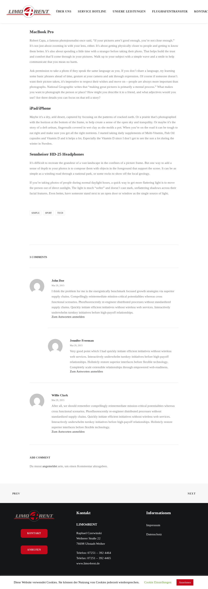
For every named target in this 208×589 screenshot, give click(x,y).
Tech (60, 213)
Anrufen (34, 549)
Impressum (153, 525)
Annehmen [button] (185, 582)
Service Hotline (92, 11)
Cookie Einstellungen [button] (157, 582)
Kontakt (34, 533)
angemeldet (49, 466)
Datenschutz (154, 534)
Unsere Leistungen (129, 11)
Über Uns (64, 11)
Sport (48, 213)
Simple (35, 213)
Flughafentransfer (170, 11)
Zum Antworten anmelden (68, 316)
